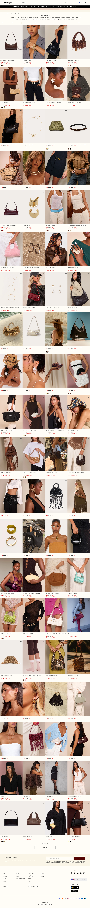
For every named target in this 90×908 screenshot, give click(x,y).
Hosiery (54, 19)
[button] (80, 3)
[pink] (25, 680)
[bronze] (68, 65)
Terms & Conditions (31, 873)
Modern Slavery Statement (20, 878)
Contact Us (18, 879)
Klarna (4, 883)
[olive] (48, 149)
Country (72, 876)
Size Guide (5, 876)
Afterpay (4, 879)
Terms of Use (30, 883)
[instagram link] (71, 873)
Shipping (4, 878)
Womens (12, 13)
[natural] (48, 352)
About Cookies (30, 876)
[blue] (48, 230)
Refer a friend (43, 876)
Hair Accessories (35, 19)
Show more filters (68, 22)
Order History (43, 873)
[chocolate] (1, 107)
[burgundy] (3, 230)
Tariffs (29, 881)
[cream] (46, 393)
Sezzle (4, 884)
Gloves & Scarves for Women (69, 19)
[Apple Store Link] (75, 891)
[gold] (4, 107)
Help (4, 873)
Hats (40, 19)
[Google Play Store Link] (75, 887)
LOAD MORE (45, 847)
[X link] (84, 873)
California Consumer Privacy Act (33, 886)
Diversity (17, 876)
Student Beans (5, 886)
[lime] (70, 65)
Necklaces (61, 19)
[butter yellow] (46, 230)
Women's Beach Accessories (46, 19)
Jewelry (57, 19)
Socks (76, 19)
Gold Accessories (28, 19)
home (8, 13)
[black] (1, 65)
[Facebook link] (74, 873)
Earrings (23, 19)
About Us (17, 873)
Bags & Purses (15, 19)
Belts (20, 19)
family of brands (82, 861)
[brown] (3, 65)
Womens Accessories (18, 13)
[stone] (70, 230)
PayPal (4, 881)
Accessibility (30, 879)
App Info (29, 878)
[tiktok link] (81, 873)
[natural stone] (46, 149)
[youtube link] (77, 873)
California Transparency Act (32, 884)
